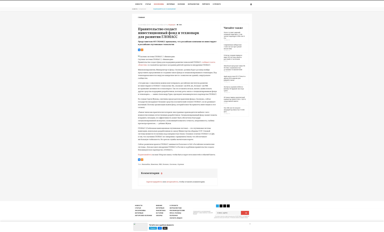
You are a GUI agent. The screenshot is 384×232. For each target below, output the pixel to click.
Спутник (180, 164)
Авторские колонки (143, 215)
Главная (141, 17)
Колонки (181, 4)
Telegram (153, 228)
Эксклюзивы (159, 4)
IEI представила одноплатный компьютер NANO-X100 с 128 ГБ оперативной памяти (235, 99)
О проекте (217, 4)
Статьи (148, 4)
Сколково (173, 164)
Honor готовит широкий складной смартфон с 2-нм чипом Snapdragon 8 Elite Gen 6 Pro (234, 35)
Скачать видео (176, 218)
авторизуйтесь (172, 182)
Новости (138, 4)
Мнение (159, 205)
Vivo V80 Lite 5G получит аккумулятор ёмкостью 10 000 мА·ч (234, 110)
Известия (154, 164)
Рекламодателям (177, 210)
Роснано (166, 164)
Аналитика (161, 210)
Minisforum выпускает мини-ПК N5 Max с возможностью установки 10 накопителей (234, 68)
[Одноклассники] (142, 50)
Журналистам (193, 4)
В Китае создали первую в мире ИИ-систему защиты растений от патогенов (233, 57)
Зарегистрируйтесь (154, 182)
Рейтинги (206, 4)
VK (160, 228)
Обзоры (159, 215)
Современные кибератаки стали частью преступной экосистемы (233, 47)
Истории (159, 213)
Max (165, 228)
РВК (160, 164)
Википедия (146, 164)
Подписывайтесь (145, 155)
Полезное (174, 215)
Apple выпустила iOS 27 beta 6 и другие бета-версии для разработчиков (234, 78)
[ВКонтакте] (139, 50)
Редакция (171, 25)
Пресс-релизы (175, 213)
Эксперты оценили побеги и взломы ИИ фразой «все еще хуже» (234, 89)
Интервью (171, 4)
